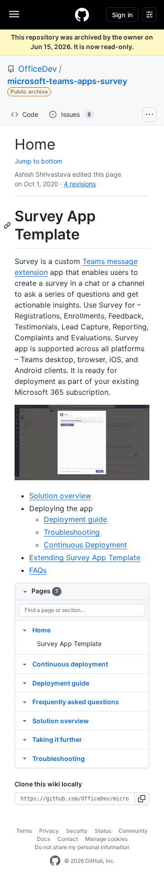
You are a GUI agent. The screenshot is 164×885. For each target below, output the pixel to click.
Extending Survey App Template (84, 557)
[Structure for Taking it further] (24, 739)
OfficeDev (37, 69)
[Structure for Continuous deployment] (24, 663)
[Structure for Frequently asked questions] (24, 701)
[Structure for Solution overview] (24, 720)
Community (133, 830)
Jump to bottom (38, 161)
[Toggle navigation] (14, 14)
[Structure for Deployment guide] (24, 683)
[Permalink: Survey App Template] (8, 225)
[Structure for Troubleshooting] (24, 758)
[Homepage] (82, 14)
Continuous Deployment (85, 544)
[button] (141, 798)
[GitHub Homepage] (55, 861)
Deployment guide (75, 519)
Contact (67, 838)
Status (103, 830)
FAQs (37, 570)
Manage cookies (106, 838)
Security (76, 830)
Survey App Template (69, 643)
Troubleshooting (72, 532)
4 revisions (80, 184)
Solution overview (60, 495)
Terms (24, 830)
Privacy (49, 830)
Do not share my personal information (82, 847)
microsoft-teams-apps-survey (67, 81)
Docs (43, 838)
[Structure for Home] (24, 629)
